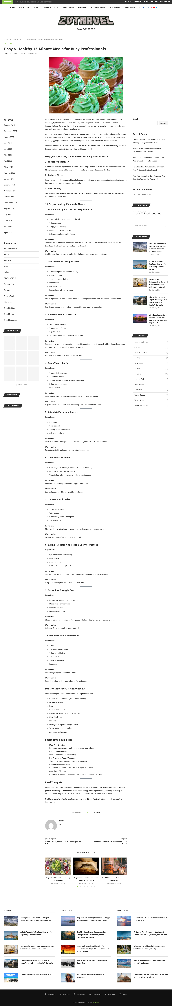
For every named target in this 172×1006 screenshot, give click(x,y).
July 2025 (7, 143)
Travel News (151, 400)
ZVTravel (96, 1002)
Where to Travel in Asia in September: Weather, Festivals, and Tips (149, 947)
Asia (56, 7)
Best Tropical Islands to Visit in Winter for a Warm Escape (150, 961)
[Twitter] (146, 7)
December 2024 (10, 185)
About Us (128, 2)
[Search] (160, 7)
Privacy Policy (165, 2)
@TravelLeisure (22, 385)
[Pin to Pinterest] (97, 812)
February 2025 (9, 173)
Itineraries (82, 7)
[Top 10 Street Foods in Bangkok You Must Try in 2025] (114, 866)
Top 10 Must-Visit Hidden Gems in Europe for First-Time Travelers (151, 975)
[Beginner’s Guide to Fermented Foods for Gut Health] (86, 866)
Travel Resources (132, 7)
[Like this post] (89, 812)
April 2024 (8, 233)
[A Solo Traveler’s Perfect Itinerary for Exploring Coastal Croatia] (140, 264)
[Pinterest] (151, 7)
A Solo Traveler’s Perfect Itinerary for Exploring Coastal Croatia (157, 265)
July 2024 (7, 215)
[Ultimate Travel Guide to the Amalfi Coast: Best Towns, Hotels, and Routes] (124, 935)
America (47, 7)
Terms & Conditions (151, 2)
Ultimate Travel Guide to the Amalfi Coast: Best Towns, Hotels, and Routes (150, 933)
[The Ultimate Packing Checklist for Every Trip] (68, 963)
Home (12, 7)
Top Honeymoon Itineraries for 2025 (35, 974)
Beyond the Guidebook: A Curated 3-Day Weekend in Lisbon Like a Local (158, 283)
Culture (151, 347)
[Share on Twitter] (94, 812)
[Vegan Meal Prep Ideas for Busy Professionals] (58, 866)
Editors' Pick (151, 379)
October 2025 (9, 125)
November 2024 (10, 191)
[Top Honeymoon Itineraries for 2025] (11, 977)
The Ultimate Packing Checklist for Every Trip (92, 961)
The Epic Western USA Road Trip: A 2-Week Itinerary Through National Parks (158, 247)
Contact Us (137, 2)
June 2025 (8, 149)
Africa (152, 358)
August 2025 (9, 137)
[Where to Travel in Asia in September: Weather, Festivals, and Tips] (124, 949)
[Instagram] (148, 7)
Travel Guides (68, 7)
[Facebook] (143, 7)
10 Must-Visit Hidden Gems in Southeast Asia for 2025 (150, 919)
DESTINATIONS (24, 7)
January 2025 (9, 179)
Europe (37, 7)
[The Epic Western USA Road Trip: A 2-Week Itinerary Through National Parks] (140, 247)
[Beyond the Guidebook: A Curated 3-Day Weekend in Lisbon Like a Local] (140, 282)
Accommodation (98, 7)
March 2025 (8, 167)
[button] (15, 2)
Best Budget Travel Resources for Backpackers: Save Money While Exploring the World (91, 934)
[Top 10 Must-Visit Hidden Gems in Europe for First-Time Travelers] (124, 977)
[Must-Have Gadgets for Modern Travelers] (68, 977)
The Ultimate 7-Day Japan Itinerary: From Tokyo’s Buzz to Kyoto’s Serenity (158, 301)
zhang (8, 53)
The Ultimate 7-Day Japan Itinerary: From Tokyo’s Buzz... (39, 2)
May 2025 (8, 155)
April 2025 (8, 161)
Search (135, 119)
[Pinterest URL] (10, 343)
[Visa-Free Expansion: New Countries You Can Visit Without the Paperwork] (140, 318)
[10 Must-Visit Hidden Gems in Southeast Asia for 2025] (124, 921)
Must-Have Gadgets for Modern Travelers (90, 975)
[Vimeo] (157, 7)
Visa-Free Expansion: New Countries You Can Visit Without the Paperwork (158, 319)
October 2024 (9, 197)
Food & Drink (114, 7)
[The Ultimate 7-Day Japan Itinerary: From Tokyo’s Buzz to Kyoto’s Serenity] (140, 300)
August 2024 (9, 209)
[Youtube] (154, 7)
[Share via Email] (99, 812)
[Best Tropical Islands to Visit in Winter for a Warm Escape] (124, 963)
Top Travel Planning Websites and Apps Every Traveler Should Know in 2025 (93, 919)
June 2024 (8, 221)
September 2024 (10, 203)
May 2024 (8, 227)
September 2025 (10, 131)
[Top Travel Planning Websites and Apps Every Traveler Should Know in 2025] (68, 921)
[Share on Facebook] (92, 812)
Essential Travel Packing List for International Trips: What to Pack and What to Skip (93, 948)
